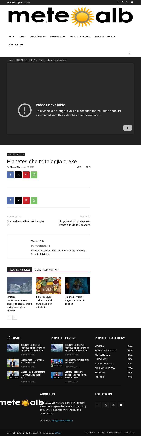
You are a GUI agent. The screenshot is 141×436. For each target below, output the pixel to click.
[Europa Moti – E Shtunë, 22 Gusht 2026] (13, 363)
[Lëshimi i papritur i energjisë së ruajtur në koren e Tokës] (57, 375)
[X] (127, 2)
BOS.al (58, 432)
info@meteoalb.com (62, 420)
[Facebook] (118, 2)
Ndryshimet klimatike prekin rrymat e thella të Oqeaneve (74, 223)
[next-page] (14, 317)
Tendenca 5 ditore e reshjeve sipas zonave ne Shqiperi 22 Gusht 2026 (33, 348)
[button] (130, 53)
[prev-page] (9, 317)
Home (10, 60)
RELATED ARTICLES (19, 269)
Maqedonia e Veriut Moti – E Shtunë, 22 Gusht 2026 (33, 375)
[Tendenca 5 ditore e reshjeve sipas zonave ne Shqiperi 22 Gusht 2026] (13, 348)
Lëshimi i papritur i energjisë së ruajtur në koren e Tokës (75, 375)
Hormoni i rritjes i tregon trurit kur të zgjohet (74, 300)
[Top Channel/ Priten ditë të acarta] (57, 363)
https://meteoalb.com (40, 246)
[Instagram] (123, 2)
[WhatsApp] (34, 174)
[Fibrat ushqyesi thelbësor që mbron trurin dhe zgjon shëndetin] (48, 285)
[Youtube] (132, 2)
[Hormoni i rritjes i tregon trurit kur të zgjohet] (77, 285)
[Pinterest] (26, 174)
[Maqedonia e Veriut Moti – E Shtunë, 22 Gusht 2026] (13, 375)
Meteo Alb (15, 167)
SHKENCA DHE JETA (25, 60)
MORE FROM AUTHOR (46, 269)
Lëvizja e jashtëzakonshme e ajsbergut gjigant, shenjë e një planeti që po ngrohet (19, 304)
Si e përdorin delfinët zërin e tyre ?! (25, 223)
